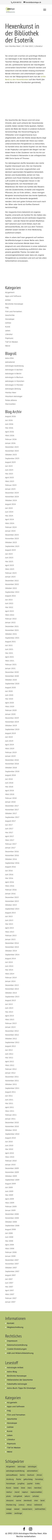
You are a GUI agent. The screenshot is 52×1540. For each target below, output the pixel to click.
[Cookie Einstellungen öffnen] (5, 1537)
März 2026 (9, 435)
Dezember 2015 (12, 897)
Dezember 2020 (12, 672)
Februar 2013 (11, 1023)
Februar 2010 (11, 1161)
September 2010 (12, 1134)
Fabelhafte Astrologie (17, 1384)
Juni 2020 (9, 695)
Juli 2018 (9, 779)
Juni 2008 (9, 1237)
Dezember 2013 (12, 985)
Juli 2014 (9, 962)
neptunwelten (36, 1492)
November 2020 (12, 676)
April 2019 (9, 745)
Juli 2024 (9, 508)
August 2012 (10, 1046)
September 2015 (12, 909)
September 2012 (12, 1042)
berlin (22, 1475)
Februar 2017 (11, 844)
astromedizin (32, 1471)
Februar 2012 (11, 1069)
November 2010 (12, 1126)
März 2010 (9, 1157)
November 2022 (12, 584)
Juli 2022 (9, 600)
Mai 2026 (9, 428)
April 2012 (9, 1061)
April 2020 (9, 703)
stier (36, 1500)
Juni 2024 (9, 512)
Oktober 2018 (11, 767)
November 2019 (12, 722)
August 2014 (10, 958)
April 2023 (9, 565)
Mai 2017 (9, 832)
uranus (21, 1505)
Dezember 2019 (12, 718)
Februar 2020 (11, 710)
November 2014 (12, 947)
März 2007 (9, 1294)
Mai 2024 (9, 516)
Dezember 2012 (12, 1031)
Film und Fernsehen (13, 311)
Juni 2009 (9, 1191)
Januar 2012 (10, 1073)
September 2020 (12, 684)
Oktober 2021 (11, 634)
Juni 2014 (9, 966)
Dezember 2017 (12, 806)
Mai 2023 (9, 561)
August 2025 (10, 462)
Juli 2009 (9, 1187)
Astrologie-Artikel (15, 1367)
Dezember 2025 (12, 447)
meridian (37, 1488)
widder (9, 1513)
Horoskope (9, 319)
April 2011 (9, 1107)
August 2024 (10, 504)
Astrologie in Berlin (13, 373)
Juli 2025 (9, 466)
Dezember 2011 (12, 1077)
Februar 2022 (11, 619)
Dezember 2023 (12, 535)
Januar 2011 (10, 1119)
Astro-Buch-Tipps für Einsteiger (21, 1388)
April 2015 (9, 928)
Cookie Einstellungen (17, 1349)
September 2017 (12, 817)
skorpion (9, 1500)
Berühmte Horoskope (14, 304)
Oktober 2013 (11, 993)
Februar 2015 (11, 935)
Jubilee (8, 323)
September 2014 (12, 954)
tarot (43, 1500)
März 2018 (9, 794)
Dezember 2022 (12, 580)
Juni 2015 (9, 920)
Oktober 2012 (11, 1038)
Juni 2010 (9, 1145)
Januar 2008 (10, 1256)
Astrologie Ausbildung (14, 366)
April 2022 (9, 611)
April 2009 (9, 1199)
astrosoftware (11, 1475)
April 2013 (9, 1016)
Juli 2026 (9, 420)
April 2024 (9, 519)
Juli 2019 (9, 737)
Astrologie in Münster (14, 385)
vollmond (38, 1505)
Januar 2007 (10, 1302)
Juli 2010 (9, 1141)
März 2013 (9, 1019)
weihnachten (40, 1509)
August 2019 (10, 733)
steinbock (28, 1500)
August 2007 (10, 1275)
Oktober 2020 (11, 680)
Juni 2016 (9, 874)
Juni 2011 (9, 1100)
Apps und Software (13, 296)
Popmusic (9, 338)
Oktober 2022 (11, 588)
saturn (27, 1496)
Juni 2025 (9, 470)
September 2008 (12, 1225)
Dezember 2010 (12, 1122)
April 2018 (9, 790)
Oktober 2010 (11, 1130)
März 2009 (9, 1203)
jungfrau (21, 1483)
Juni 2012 (9, 1054)
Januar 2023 (10, 577)
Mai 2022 (9, 607)
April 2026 (9, 432)
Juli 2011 (9, 1096)
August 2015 (10, 913)
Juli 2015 (9, 916)
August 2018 (10, 775)
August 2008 (10, 1229)
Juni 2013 (9, 1008)
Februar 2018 (11, 798)
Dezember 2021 (12, 626)
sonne (18, 1500)
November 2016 (12, 855)
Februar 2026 (11, 439)
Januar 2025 (10, 489)
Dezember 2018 (12, 760)
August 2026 (10, 416)
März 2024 (9, 523)
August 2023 (10, 550)
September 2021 (12, 638)
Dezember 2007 (12, 1260)
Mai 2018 (9, 787)
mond (17, 1492)
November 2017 (12, 810)
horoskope (10, 1483)
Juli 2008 (9, 1233)
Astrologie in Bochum (14, 377)
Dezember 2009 (12, 1168)
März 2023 (9, 569)
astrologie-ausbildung (15, 1471)
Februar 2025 (11, 485)
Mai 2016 (9, 878)
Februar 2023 (11, 573)
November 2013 (12, 989)
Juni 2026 (9, 424)
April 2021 (9, 657)
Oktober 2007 (11, 1267)
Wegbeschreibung (15, 1327)
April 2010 (9, 1153)
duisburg (10, 1479)
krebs (37, 1483)
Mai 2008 (9, 1241)
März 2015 (9, 932)
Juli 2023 (9, 554)
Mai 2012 (9, 1058)
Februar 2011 (11, 1115)
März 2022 (9, 615)
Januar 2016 (10, 893)
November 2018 (12, 764)
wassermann (27, 1509)
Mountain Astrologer (13, 396)
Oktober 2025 (11, 454)
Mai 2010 (9, 1149)
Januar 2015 (10, 939)
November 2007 (12, 1264)
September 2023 (12, 546)
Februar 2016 (11, 890)
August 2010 (10, 1138)
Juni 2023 (9, 557)
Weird (7, 346)
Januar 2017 (10, 848)
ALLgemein (9, 292)
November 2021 (12, 630)
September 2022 (12, 592)
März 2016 (9, 886)
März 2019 (9, 748)
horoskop (39, 1479)
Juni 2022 (9, 603)
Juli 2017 (9, 825)
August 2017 (10, 821)
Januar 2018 (10, 802)
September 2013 (12, 997)
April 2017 (9, 836)
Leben (7, 330)
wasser (17, 1509)
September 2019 (12, 729)
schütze (36, 1496)
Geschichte (10, 315)
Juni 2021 (9, 649)
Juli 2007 (9, 1279)
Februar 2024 (11, 527)
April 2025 (9, 477)
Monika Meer (10, 392)
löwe (23, 1488)
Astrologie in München (14, 381)
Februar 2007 (11, 1298)
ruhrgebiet (17, 1496)
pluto (8, 1496)
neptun (25, 1492)
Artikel (8, 300)
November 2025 (12, 451)
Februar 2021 (11, 664)
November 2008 (12, 1218)
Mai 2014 (9, 970)
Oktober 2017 (11, 813)
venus (29, 1505)
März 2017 (9, 840)
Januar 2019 (10, 756)
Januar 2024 (10, 531)
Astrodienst (10, 362)
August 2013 (10, 1000)
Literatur (39, 46)
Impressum (12, 1341)
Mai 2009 (9, 1195)
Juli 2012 (9, 1050)
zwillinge (18, 1513)
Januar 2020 (10, 714)
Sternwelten (10, 404)
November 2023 (12, 538)
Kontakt (10, 1323)
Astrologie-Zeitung (13, 389)
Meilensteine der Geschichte (20, 1380)
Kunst (7, 327)
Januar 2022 (10, 622)
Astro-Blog (12, 1371)
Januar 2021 (10, 668)
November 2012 (12, 1035)
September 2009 (12, 1180)
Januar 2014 (10, 981)
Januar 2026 (10, 443)
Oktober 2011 (11, 1084)
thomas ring (11, 1505)
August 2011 (10, 1092)
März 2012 (9, 1065)
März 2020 (9, 706)
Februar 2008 (11, 1252)
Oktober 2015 (11, 905)
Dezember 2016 (12, 851)
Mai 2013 (9, 1012)
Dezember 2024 (12, 493)
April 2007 (9, 1290)
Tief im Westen (11, 342)
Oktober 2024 (11, 500)
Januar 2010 (10, 1164)
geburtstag (28, 1479)
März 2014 (9, 974)
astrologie (32, 1467)
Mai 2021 (9, 653)
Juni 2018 (9, 783)
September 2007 (12, 1271)
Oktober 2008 (11, 1222)
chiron (39, 1475)
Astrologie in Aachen (14, 370)
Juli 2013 (9, 1004)
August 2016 (10, 867)
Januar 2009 (10, 1210)
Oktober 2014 (11, 951)
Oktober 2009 (11, 1176)
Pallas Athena (11, 400)
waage (8, 1509)
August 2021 (10, 641)
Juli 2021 (9, 645)
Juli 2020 (9, 691)
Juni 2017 (9, 828)
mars (29, 1488)
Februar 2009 (11, 1206)
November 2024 (12, 496)
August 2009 (10, 1184)
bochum (30, 1475)
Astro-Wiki (9, 358)
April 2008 (9, 1245)
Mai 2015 (9, 924)
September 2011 (12, 1088)
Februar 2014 (11, 977)
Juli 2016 (9, 871)
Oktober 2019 (11, 725)
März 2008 (9, 1248)
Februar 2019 (11, 752)
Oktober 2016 (11, 859)
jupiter (30, 1483)
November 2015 (12, 901)
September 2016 (12, 863)
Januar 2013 (10, 1027)
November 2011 (12, 1080)
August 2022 (10, 596)
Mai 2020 (9, 699)
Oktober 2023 (11, 542)
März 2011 (9, 1111)
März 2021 (9, 661)
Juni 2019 (9, 741)
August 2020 (10, 687)
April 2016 (9, 882)
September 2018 (12, 771)
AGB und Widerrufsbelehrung (20, 1353)
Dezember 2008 (12, 1214)
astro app (21, 1467)
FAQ (7, 307)
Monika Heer (14, 46)
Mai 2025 (9, 474)
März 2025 (9, 481)
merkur (9, 1492)
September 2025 (12, 458)
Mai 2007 (9, 1287)
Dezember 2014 (12, 943)
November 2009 (12, 1172)
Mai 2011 (9, 1103)
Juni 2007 (9, 1283)
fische (18, 1479)
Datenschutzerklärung (17, 1345)
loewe (16, 1488)
